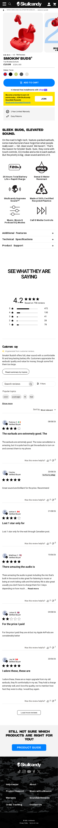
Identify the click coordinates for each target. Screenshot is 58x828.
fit (25, 397)
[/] (29, 4)
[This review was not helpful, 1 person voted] (53, 647)
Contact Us (36, 805)
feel (31, 397)
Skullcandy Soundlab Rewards (18, 102)
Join (43, 99)
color (6, 397)
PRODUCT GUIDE (29, 747)
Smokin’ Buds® (42, 10)
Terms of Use (34, 823)
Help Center (12, 784)
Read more (33, 589)
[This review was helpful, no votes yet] (48, 460)
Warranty (11, 798)
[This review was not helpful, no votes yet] (53, 460)
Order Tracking (14, 805)
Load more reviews (29, 713)
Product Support (15, 791)
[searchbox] (15, 383)
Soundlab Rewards (40, 798)
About (33, 784)
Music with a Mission (41, 791)
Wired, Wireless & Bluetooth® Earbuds (21, 10)
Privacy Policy (23, 823)
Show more (7, 404)
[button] (3, 4)
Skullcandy (31, 820)
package (16, 397)
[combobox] (44, 409)
